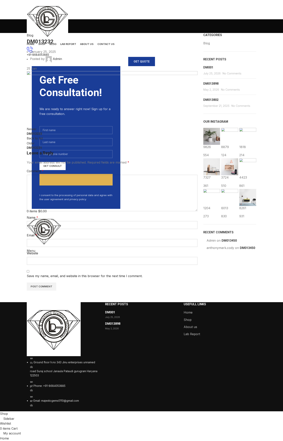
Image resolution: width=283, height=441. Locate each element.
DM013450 (229, 240)
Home (188, 312)
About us (190, 327)
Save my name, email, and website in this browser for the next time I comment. (84, 276)
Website (32, 253)
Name (32, 217)
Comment (35, 171)
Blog (30, 35)
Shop (188, 320)
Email (32, 235)
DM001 (208, 67)
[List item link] (63, 381)
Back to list (35, 138)
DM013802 (211, 100)
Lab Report (192, 334)
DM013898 (211, 83)
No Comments (232, 73)
